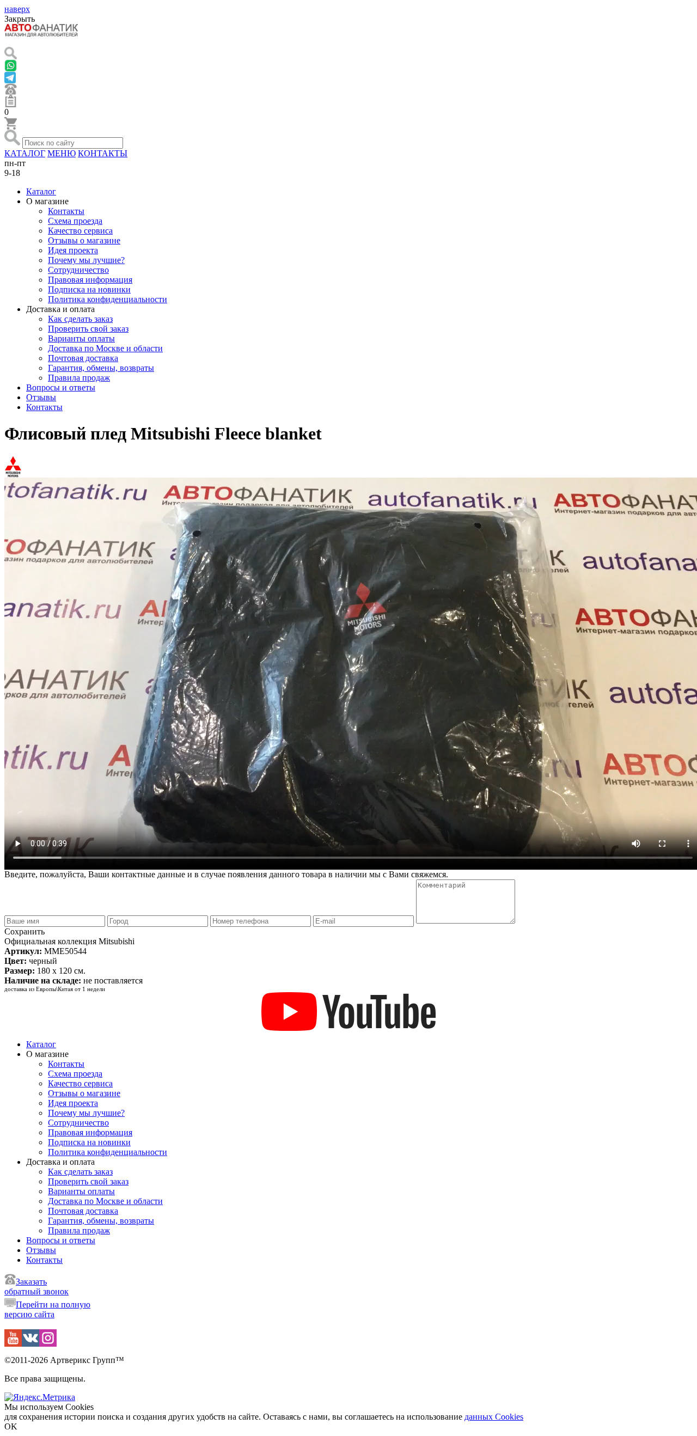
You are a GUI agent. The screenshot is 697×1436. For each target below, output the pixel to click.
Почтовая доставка (83, 358)
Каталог (41, 191)
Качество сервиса (80, 230)
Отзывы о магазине (84, 240)
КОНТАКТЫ (102, 153)
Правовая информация (90, 279)
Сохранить (24, 931)
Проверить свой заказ (88, 328)
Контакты (66, 211)
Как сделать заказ (80, 318)
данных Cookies (493, 1416)
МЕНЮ (61, 153)
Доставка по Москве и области (105, 348)
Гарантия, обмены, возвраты (101, 367)
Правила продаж (79, 377)
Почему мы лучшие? (86, 260)
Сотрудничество (78, 269)
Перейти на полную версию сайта (47, 1309)
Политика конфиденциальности (107, 299)
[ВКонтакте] (30, 1343)
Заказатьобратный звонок (36, 1286)
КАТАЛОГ (24, 153)
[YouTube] (13, 1343)
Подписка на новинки (89, 289)
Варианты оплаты (81, 338)
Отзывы (41, 397)
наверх (17, 9)
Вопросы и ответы (60, 387)
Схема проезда (75, 220)
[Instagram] (48, 1343)
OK (10, 1426)
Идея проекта (73, 250)
